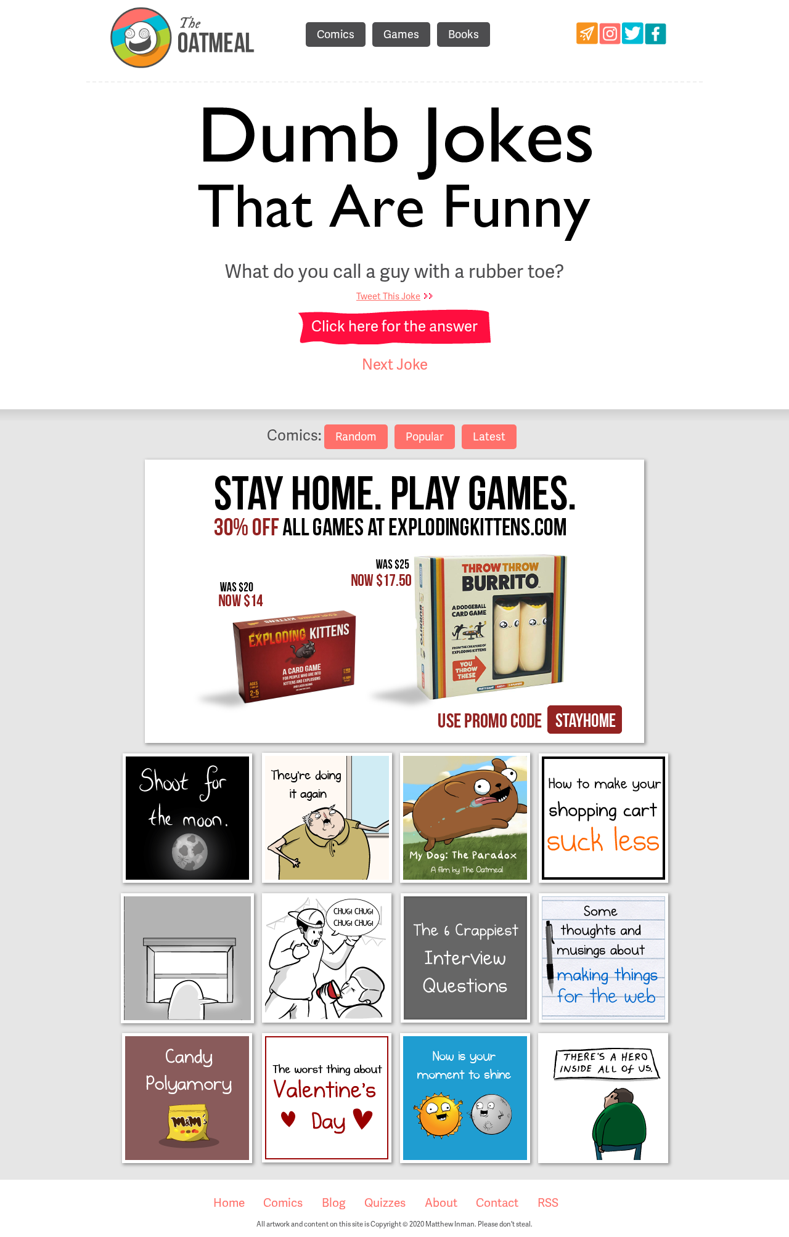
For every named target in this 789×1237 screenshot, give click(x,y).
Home (229, 1203)
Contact (497, 1203)
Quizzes (385, 1203)
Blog (334, 1203)
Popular (425, 437)
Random (356, 437)
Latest (489, 437)
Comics (335, 34)
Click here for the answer (394, 327)
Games (401, 34)
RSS (548, 1203)
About (441, 1203)
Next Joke (395, 365)
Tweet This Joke (388, 296)
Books (463, 34)
